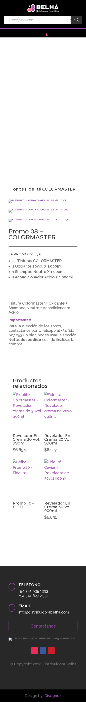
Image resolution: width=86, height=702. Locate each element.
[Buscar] (76, 20)
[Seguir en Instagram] (34, 650)
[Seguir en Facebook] (43, 650)
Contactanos (43, 626)
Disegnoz (52, 695)
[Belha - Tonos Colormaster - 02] (38, 209)
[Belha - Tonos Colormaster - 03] (38, 218)
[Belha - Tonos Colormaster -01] (37, 199)
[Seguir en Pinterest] (51, 650)
